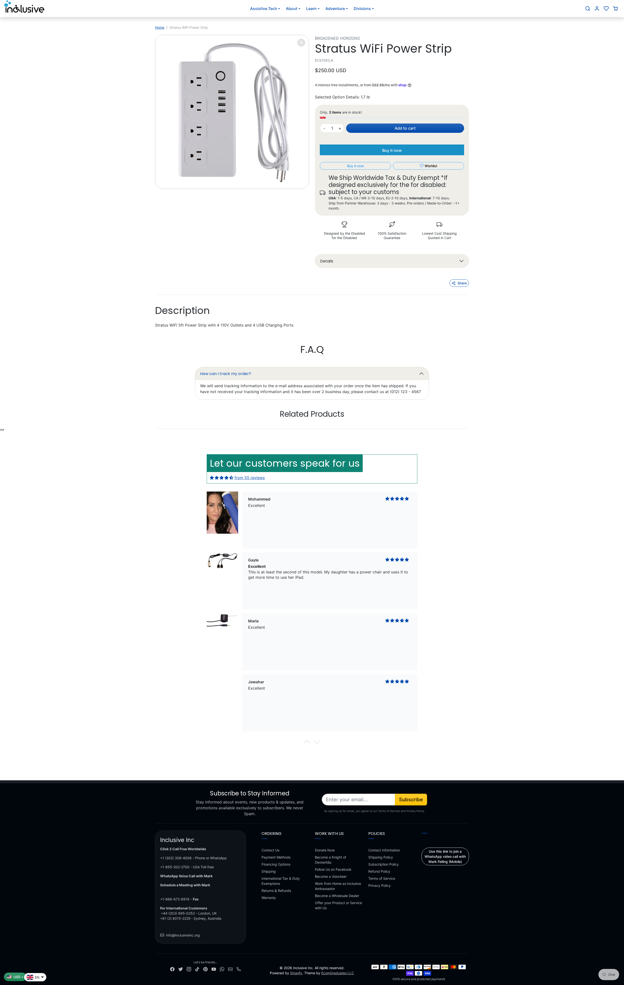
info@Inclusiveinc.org (183, 935)
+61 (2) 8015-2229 (175, 918)
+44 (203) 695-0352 (178, 913)
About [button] (291, 8)
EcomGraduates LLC (337, 973)
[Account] (597, 8)
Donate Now (325, 850)
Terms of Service (381, 878)
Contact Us (270, 850)
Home (159, 27)
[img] (221, 477)
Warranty (269, 898)
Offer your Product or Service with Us (338, 905)
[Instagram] (189, 968)
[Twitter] (180, 968)
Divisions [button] (362, 8)
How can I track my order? (225, 374)
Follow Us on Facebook (333, 869)
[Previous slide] (155, 429)
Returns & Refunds (276, 890)
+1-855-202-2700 (174, 867)
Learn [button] (311, 8)
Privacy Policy (379, 885)
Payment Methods (276, 857)
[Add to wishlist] (2, 429)
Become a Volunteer (331, 876)
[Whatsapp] (222, 968)
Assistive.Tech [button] (263, 8)
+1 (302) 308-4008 (176, 858)
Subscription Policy (383, 864)
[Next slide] (468, 429)
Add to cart (405, 128)
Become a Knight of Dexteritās (330, 859)
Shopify (296, 973)
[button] (587, 8)
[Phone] (238, 968)
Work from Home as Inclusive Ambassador (338, 886)
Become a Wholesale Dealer (337, 896)
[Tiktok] (197, 968)
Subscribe (411, 799)
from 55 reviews (249, 477)
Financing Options (276, 864)
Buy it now (392, 150)
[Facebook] (172, 968)
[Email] (230, 968)
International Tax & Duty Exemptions (281, 881)
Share (462, 283)
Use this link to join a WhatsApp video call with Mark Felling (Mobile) (445, 856)
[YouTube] (214, 968)
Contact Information (384, 850)
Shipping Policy (380, 857)
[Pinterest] (205, 968)
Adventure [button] (335, 8)
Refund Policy (379, 871)
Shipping (269, 871)
